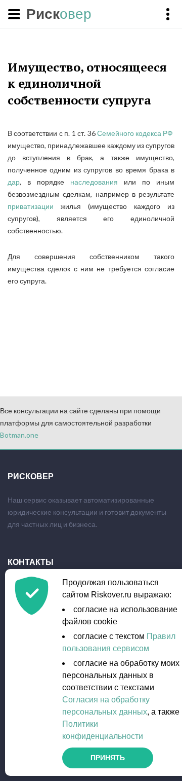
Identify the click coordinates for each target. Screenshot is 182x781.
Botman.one (19, 435)
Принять (107, 758)
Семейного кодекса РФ (135, 133)
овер (59, 14)
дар (14, 182)
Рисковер (31, 476)
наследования (94, 182)
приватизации (31, 206)
